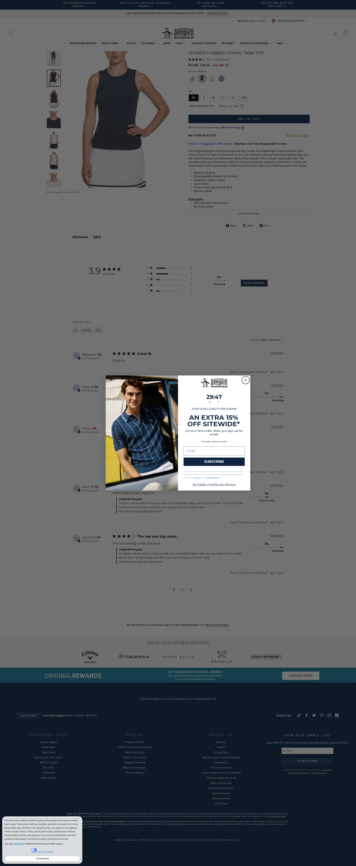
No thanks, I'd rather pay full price (214, 484)
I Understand (42, 858)
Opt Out (18, 843)
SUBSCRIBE (214, 462)
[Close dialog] (245, 380)
